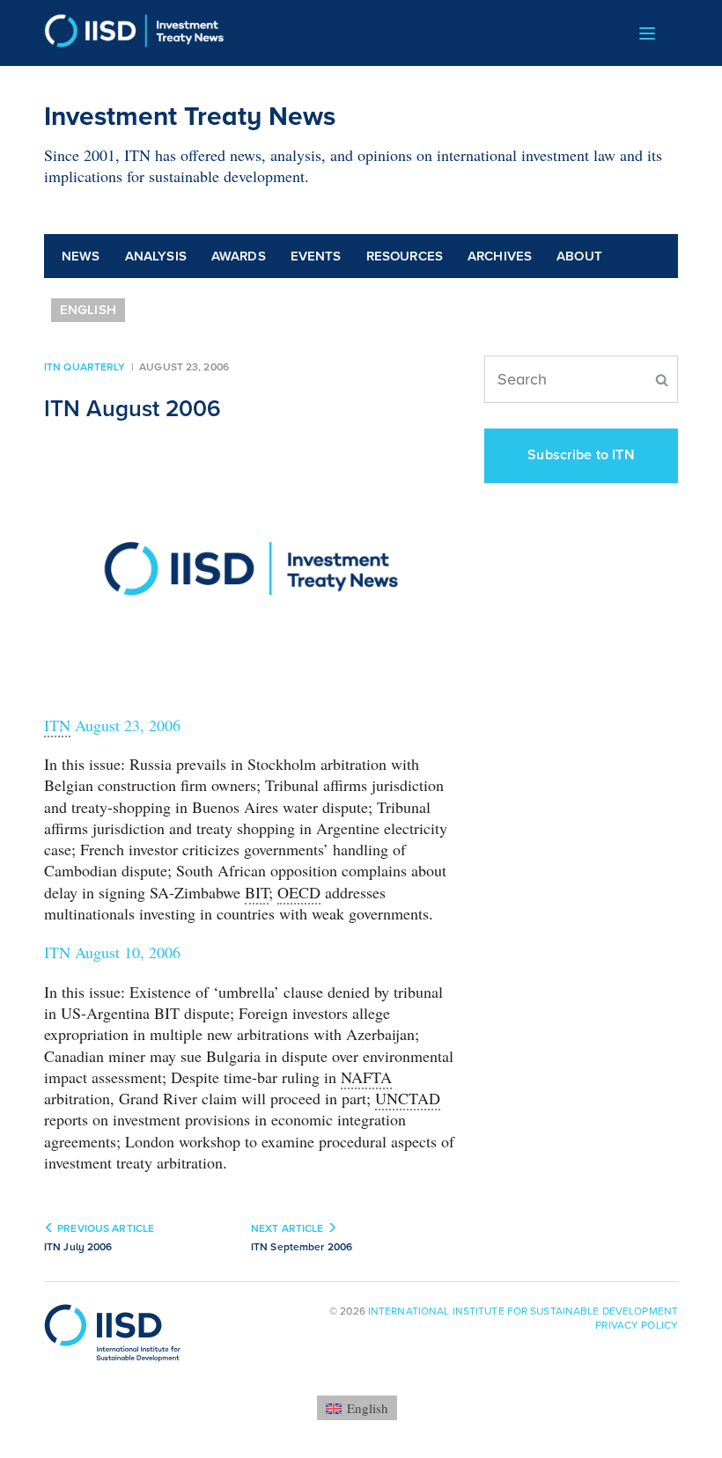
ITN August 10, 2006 (112, 952)
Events (316, 256)
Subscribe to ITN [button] (581, 455)
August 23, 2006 (112, 725)
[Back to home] (134, 33)
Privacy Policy (636, 1325)
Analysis (156, 256)
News (81, 256)
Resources (404, 256)
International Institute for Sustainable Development (523, 1311)
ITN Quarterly (85, 367)
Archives (500, 256)
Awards (238, 256)
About (579, 256)
